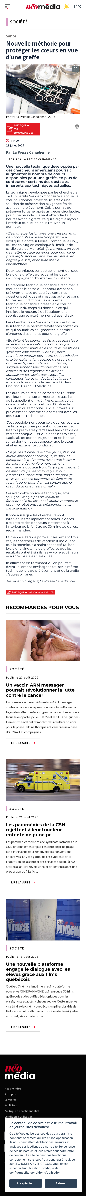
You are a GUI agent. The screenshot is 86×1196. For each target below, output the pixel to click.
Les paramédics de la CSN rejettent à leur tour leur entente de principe (35, 830)
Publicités (10, 1105)
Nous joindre (12, 1088)
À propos (10, 1094)
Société (19, 22)
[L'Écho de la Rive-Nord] (19, 1071)
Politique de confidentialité (21, 1111)
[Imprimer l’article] (77, 127)
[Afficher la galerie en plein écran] (75, 68)
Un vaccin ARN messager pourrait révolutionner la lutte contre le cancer (40, 690)
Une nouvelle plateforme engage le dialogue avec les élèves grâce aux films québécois (38, 971)
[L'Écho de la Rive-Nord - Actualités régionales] (43, 6)
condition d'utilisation (45, 1172)
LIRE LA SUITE (20, 743)
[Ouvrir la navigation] (7, 6)
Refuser (61, 1183)
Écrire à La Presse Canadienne (32, 159)
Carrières (10, 1100)
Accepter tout (25, 1183)
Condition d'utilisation (18, 1116)
